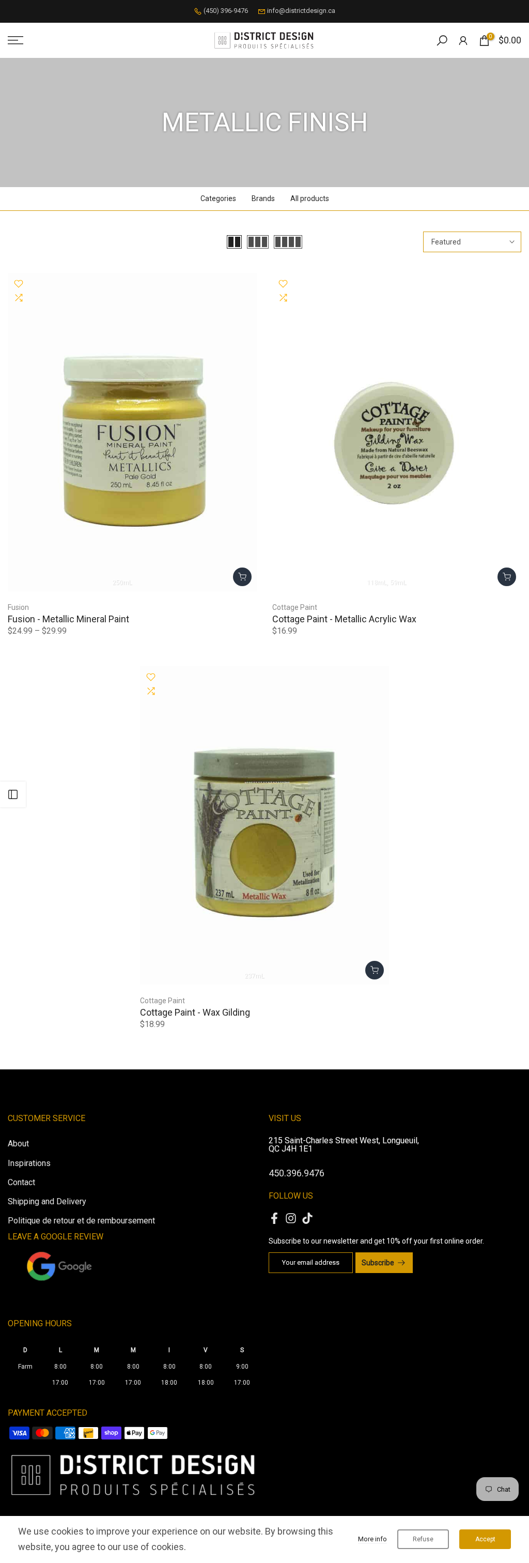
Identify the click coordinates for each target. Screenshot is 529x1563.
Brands (263, 198)
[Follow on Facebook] (274, 1218)
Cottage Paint (294, 607)
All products (309, 198)
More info (372, 1539)
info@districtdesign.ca (301, 10)
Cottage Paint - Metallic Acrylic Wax (344, 619)
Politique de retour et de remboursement (81, 1220)
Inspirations (29, 1163)
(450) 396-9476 (226, 10)
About (18, 1143)
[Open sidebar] (13, 794)
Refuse (423, 1539)
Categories (218, 198)
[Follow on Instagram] (291, 1218)
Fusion (18, 607)
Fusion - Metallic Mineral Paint (68, 619)
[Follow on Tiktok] (307, 1218)
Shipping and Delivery (47, 1201)
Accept (485, 1539)
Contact (21, 1182)
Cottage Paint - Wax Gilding (195, 1012)
